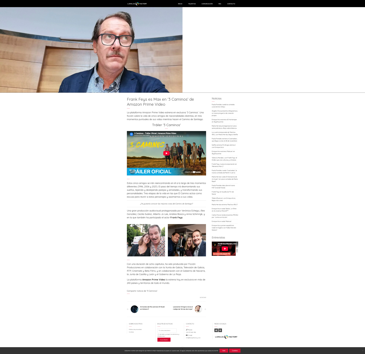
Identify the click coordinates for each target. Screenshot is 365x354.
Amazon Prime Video (153, 279)
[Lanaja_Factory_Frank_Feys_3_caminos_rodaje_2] (187, 240)
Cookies (131, 332)
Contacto (231, 4)
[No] (363, 351)
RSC (220, 4)
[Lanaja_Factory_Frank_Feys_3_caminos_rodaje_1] (146, 240)
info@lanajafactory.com (193, 338)
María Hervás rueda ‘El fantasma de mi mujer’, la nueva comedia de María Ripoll (225, 179)
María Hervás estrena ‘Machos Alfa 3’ (225, 204)
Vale (223, 350)
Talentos (192, 4)
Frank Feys (176, 217)
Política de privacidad (135, 329)
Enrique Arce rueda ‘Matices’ (222, 221)
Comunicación (207, 4)
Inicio (180, 4)
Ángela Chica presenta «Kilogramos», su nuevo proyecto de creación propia (225, 113)
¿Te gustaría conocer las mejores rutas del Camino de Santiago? (166, 204)
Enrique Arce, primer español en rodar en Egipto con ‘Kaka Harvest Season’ (224, 227)
